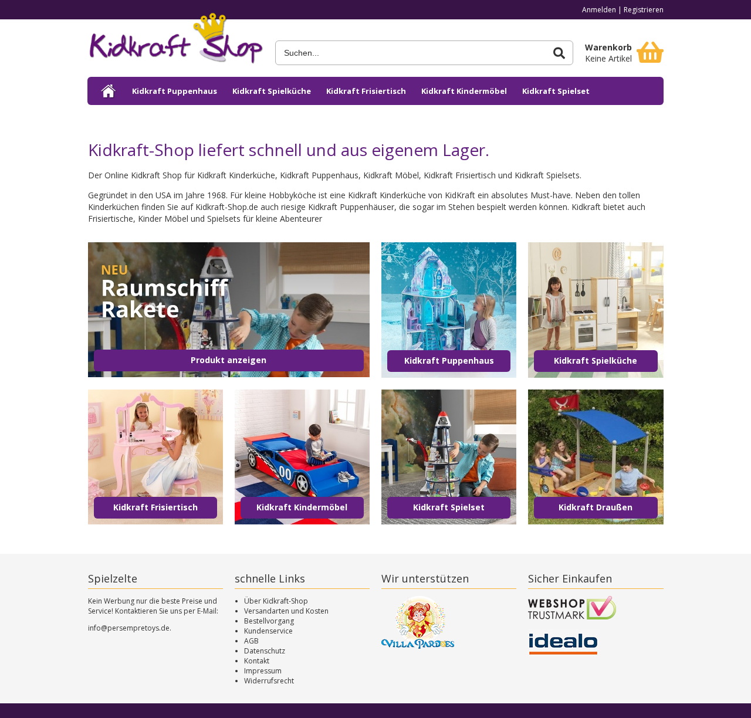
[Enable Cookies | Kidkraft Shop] (108, 91)
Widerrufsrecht (269, 681)
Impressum (263, 671)
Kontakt (256, 661)
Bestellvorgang (269, 621)
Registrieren (644, 10)
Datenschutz (264, 651)
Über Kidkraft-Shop (276, 601)
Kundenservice (268, 631)
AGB (251, 641)
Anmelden (599, 10)
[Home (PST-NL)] (175, 42)
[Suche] (559, 53)
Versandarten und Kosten (286, 611)
